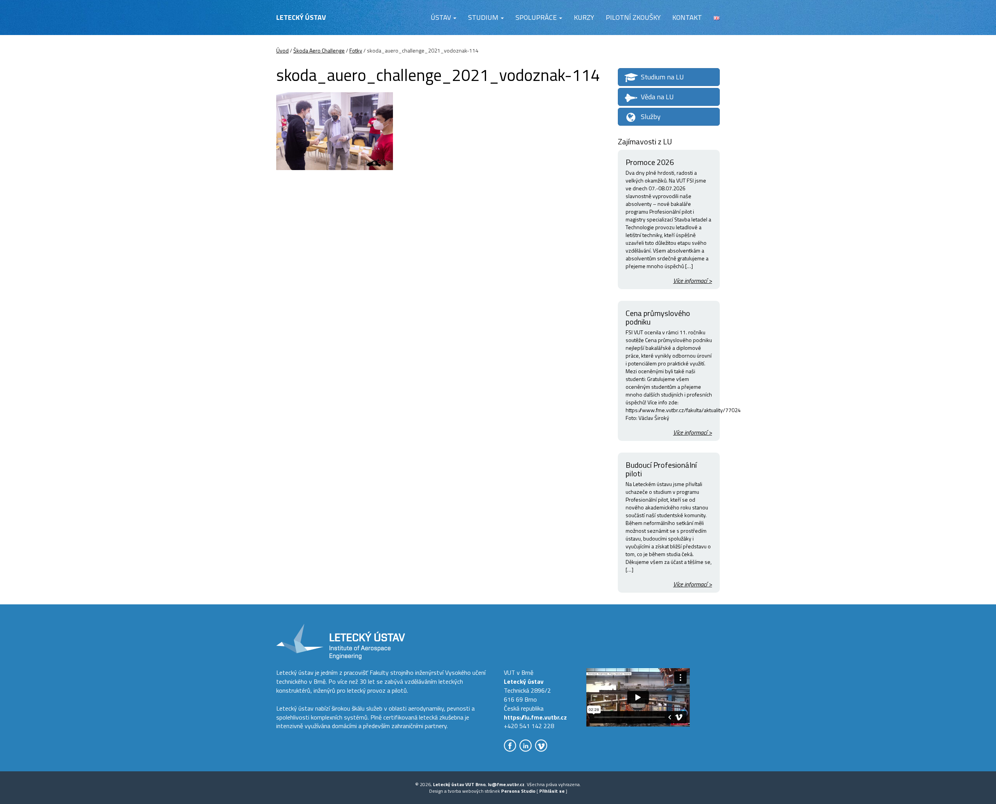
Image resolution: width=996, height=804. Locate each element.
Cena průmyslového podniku (658, 317)
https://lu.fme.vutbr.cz (535, 717)
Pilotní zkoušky (633, 17)
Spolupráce (537, 17)
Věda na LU (657, 96)
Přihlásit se (552, 791)
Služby (651, 116)
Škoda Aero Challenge (319, 50)
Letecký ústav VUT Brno (459, 784)
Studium (484, 17)
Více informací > (692, 280)
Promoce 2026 (650, 162)
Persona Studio (518, 791)
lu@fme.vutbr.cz (506, 784)
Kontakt (687, 17)
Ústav (441, 17)
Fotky (355, 50)
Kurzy (584, 17)
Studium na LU (662, 77)
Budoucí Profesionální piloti (661, 469)
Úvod (282, 50)
